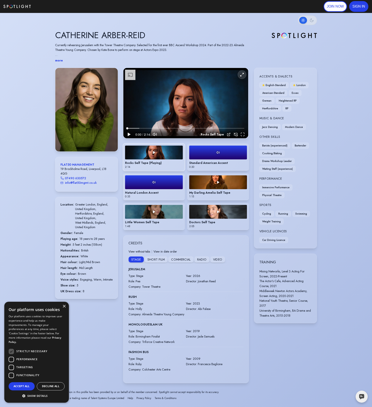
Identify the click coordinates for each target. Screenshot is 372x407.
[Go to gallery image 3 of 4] (88, 140)
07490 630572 (75, 178)
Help (130, 398)
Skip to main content (47, 6)
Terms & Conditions (165, 398)
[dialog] (36, 352)
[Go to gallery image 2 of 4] (86, 140)
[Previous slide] (62, 114)
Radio (202, 259)
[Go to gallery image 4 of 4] (90, 140)
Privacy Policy (143, 398)
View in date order (165, 251)
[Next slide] (111, 114)
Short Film (156, 259)
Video (217, 259)
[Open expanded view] (111, 74)
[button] (358, 6)
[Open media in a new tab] (228, 134)
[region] (185, 103)
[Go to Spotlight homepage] (17, 6)
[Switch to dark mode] (307, 20)
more (59, 60)
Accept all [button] (22, 386)
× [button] (64, 306)
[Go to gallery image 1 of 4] (83, 140)
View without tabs (139, 251)
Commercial (181, 259)
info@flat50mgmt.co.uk (81, 183)
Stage (136, 259)
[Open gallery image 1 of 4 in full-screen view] (86, 109)
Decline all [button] (50, 386)
